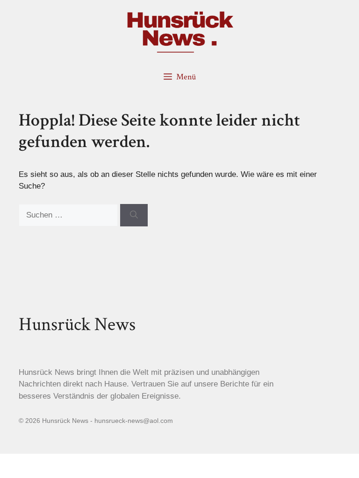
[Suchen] (134, 215)
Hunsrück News (77, 324)
